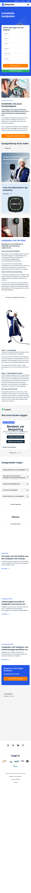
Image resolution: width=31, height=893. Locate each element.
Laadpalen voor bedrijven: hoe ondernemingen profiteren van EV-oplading (15, 649)
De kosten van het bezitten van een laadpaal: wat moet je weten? (15, 558)
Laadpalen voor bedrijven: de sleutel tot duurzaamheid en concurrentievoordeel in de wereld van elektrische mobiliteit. (14, 654)
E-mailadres (6, 58)
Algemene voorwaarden (15, 776)
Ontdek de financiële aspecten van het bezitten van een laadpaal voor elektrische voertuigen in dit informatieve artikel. (15, 563)
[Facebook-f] (23, 745)
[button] (28, 4)
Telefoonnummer (7, 53)
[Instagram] (8, 745)
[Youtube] (18, 745)
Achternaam (6, 48)
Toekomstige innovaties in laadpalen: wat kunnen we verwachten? (13, 604)
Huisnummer (6, 38)
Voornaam (6, 43)
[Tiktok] (13, 745)
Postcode (6, 33)
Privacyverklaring (15, 779)
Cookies (16, 782)
